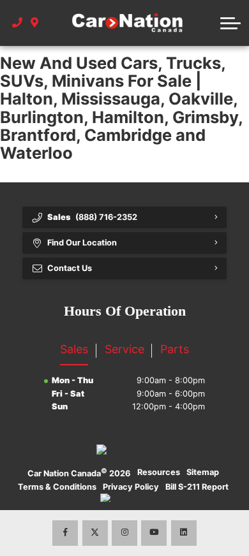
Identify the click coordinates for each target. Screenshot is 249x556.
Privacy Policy (131, 487)
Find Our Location (82, 242)
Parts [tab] (174, 349)
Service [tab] (124, 349)
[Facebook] (65, 533)
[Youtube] (154, 533)
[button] (230, 23)
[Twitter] (95, 533)
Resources (158, 472)
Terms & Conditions (57, 487)
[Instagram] (124, 533)
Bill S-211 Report (197, 487)
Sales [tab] (74, 349)
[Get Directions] (35, 23)
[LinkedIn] (184, 533)
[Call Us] (17, 23)
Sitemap (202, 472)
